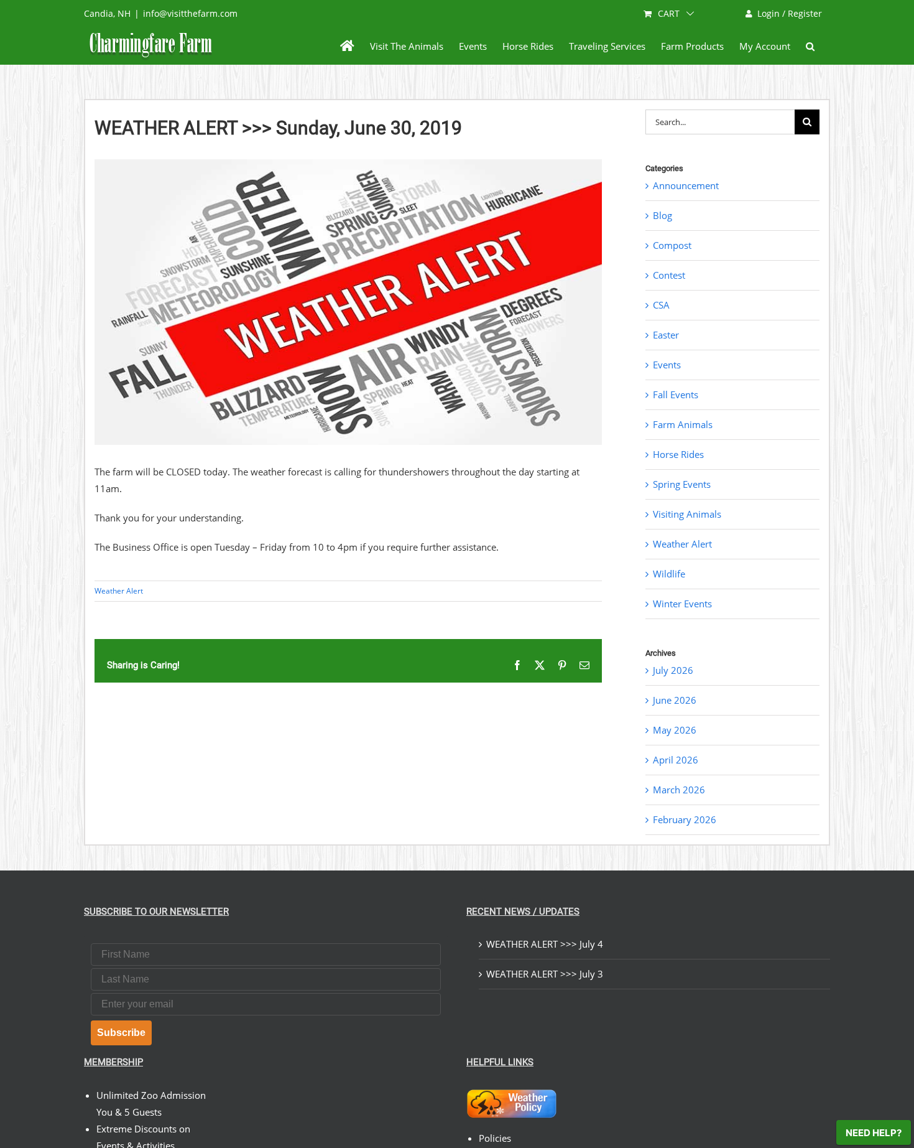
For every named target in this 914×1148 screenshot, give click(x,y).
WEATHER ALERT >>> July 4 (544, 944)
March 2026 (679, 789)
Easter (666, 335)
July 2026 (673, 670)
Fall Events (675, 394)
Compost (672, 245)
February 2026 (684, 819)
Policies (495, 1138)
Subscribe (121, 1032)
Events (667, 364)
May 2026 (674, 730)
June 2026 (674, 700)
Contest (669, 275)
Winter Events (682, 603)
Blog (662, 215)
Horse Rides (678, 454)
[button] (810, 46)
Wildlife (669, 573)
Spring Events (682, 484)
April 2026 (675, 760)
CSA (661, 305)
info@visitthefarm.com (190, 13)
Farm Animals (683, 424)
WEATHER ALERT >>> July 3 (544, 974)
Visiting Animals (687, 514)
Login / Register (789, 13)
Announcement (686, 185)
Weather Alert (119, 591)
